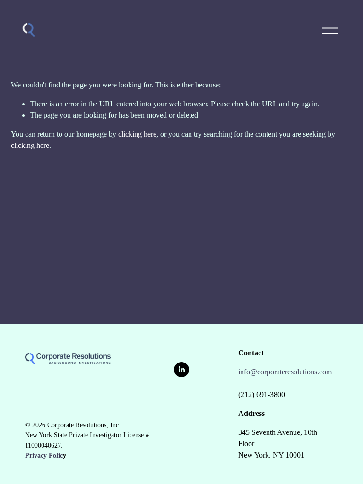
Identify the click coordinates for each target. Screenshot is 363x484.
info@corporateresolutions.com (285, 372)
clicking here (137, 134)
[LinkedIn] (181, 369)
